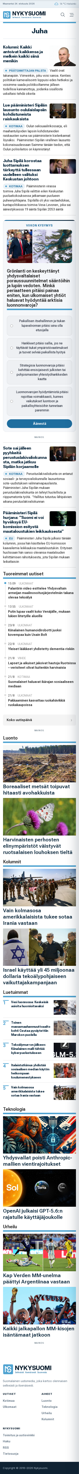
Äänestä (39, 424)
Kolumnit (48, 1419)
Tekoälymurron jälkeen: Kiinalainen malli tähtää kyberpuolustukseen (28, 1049)
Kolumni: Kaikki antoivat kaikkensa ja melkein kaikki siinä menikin (23, 54)
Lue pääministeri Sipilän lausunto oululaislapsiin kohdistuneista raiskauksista (25, 112)
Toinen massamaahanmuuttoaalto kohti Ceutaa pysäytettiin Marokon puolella (30, 1029)
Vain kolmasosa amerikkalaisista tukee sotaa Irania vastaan (37, 916)
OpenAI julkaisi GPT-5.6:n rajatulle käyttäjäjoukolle (33, 1214)
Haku (6, 1441)
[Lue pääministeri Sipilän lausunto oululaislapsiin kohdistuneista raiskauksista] (63, 110)
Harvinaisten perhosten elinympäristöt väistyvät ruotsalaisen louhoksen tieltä (38, 846)
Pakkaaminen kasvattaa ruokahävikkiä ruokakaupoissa (36, 703)
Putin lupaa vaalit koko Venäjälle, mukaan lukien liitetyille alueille (39, 614)
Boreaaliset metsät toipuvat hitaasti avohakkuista (36, 789)
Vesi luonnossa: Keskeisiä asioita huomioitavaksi (29, 1004)
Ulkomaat (9, 1406)
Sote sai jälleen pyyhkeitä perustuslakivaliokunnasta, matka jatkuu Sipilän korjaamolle (25, 457)
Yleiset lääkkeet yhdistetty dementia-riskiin (41, 649)
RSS (6, 1447)
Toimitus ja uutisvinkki (19, 1435)
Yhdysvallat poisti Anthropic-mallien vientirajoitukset (37, 1161)
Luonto (47, 1400)
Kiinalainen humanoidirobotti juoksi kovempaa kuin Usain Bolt (34, 632)
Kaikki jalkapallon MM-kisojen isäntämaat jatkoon (38, 1331)
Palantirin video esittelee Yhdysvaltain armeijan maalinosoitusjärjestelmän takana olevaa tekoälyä (41, 593)
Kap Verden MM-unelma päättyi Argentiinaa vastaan (36, 1278)
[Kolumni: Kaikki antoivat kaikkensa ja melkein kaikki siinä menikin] (63, 55)
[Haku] (62, 14)
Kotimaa (9, 1400)
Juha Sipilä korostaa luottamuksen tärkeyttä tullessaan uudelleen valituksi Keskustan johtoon (22, 170)
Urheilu (47, 1413)
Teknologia (50, 1406)
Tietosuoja (10, 1453)
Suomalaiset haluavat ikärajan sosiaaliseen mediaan (41, 684)
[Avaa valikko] (71, 14)
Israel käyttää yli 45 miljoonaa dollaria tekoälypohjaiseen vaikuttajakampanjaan (39, 976)
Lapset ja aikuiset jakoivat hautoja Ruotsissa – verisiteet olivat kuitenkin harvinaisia (42, 665)
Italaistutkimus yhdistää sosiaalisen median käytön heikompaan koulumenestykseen (30, 1071)
